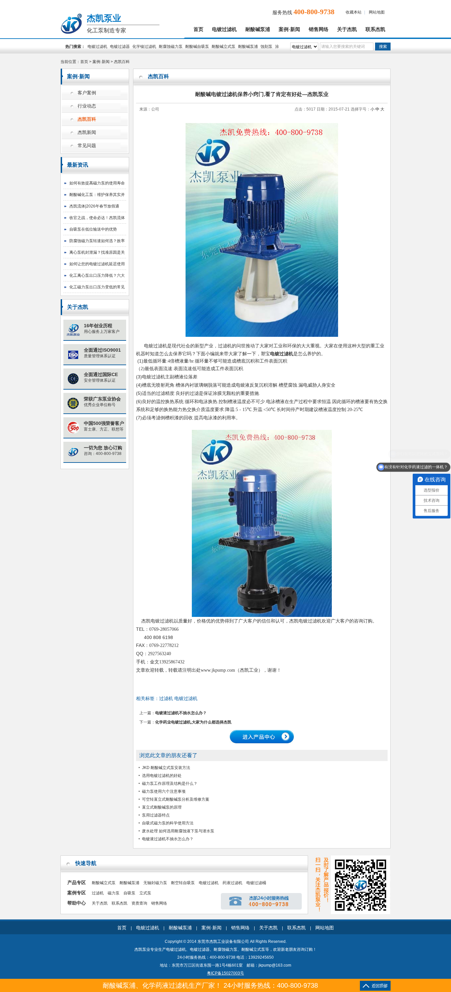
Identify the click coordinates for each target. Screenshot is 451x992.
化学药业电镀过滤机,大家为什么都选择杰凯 (193, 722)
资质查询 (139, 903)
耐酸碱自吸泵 (197, 46)
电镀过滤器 (120, 46)
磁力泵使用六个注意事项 (164, 791)
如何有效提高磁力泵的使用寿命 (97, 183)
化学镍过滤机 (144, 46)
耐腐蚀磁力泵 (171, 46)
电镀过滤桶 (256, 882)
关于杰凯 (347, 29)
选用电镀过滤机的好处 (162, 775)
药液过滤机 (232, 882)
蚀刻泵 (266, 46)
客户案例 (87, 92)
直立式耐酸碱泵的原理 (162, 807)
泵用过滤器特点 (156, 815)
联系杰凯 (375, 29)
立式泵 (145, 893)
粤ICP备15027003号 (225, 973)
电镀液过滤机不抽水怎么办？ (181, 713)
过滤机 (98, 893)
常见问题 (87, 145)
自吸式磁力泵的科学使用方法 (167, 823)
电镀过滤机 (224, 29)
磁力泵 (114, 893)
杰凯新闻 (87, 132)
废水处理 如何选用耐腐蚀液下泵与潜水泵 (178, 831)
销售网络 (319, 29)
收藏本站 (354, 12)
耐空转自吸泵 (183, 882)
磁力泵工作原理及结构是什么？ (169, 783)
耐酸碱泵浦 (257, 29)
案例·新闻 (289, 29)
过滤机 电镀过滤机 (178, 698)
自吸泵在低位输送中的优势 (93, 229)
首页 (198, 29)
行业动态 (87, 106)
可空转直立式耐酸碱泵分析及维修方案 (175, 799)
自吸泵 (129, 893)
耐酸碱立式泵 (223, 46)
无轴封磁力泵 (155, 882)
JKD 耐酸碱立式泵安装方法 (166, 767)
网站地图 (377, 12)
